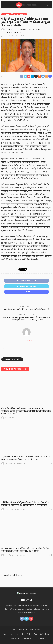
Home (5, 634)
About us (14, 634)
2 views (10, 463)
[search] (48, 4)
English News (39, 638)
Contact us (26, 638)
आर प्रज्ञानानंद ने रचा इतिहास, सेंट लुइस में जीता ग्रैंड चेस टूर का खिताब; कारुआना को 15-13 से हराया (25, 549)
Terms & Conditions (42, 634)
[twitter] (26, 619)
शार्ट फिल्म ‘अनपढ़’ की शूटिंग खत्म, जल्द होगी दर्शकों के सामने (26, 309)
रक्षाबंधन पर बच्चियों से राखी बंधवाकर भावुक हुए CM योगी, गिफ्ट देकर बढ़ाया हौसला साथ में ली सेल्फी (26, 458)
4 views (10, 555)
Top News (6, 14)
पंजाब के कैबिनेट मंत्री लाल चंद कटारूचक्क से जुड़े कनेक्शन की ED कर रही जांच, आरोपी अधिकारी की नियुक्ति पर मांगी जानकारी (26, 411)
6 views (10, 509)
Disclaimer (15, 638)
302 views (38, 29)
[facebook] (22, 619)
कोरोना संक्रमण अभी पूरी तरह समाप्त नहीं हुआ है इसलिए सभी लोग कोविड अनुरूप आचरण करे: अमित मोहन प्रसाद (26, 318)
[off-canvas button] (4, 5)
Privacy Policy (26, 634)
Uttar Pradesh (20, 14)
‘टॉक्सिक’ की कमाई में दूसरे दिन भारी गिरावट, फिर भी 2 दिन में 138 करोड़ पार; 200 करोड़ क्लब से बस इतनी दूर (25, 504)
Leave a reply (11, 359)
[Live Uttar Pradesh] (26, 4)
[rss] (4, 349)
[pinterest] (31, 619)
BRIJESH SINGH (9, 29)
